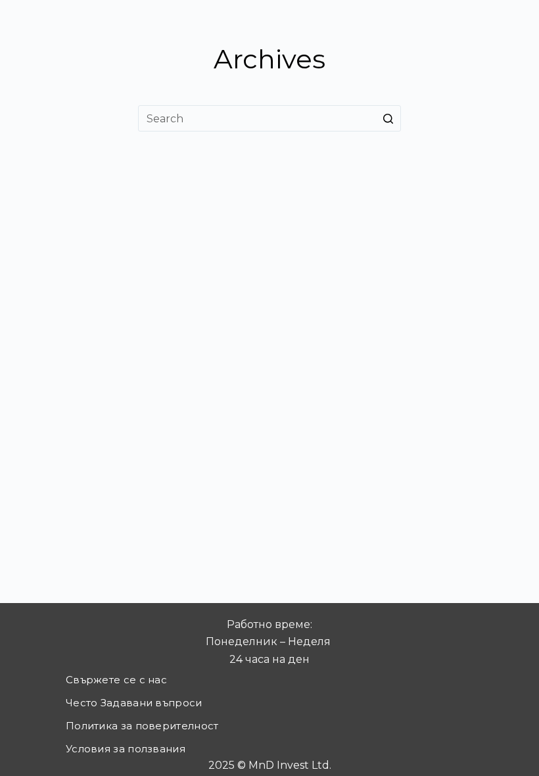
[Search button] (388, 118)
